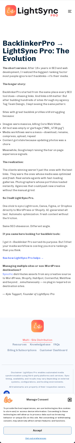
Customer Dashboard (54, 350)
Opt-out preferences (35, 438)
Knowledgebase (40, 344)
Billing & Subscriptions (22, 350)
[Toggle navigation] (60, 11)
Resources (20, 344)
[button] (70, 399)
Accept (37, 430)
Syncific (8, 274)
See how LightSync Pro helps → (23, 258)
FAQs (57, 344)
